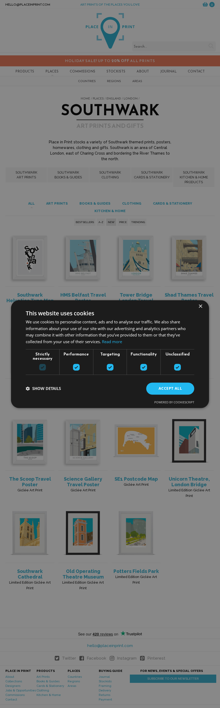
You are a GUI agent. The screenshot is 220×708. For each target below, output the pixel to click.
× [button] (200, 306)
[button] (43, 388)
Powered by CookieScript (174, 402)
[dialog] (110, 354)
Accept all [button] (170, 388)
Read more (112, 342)
